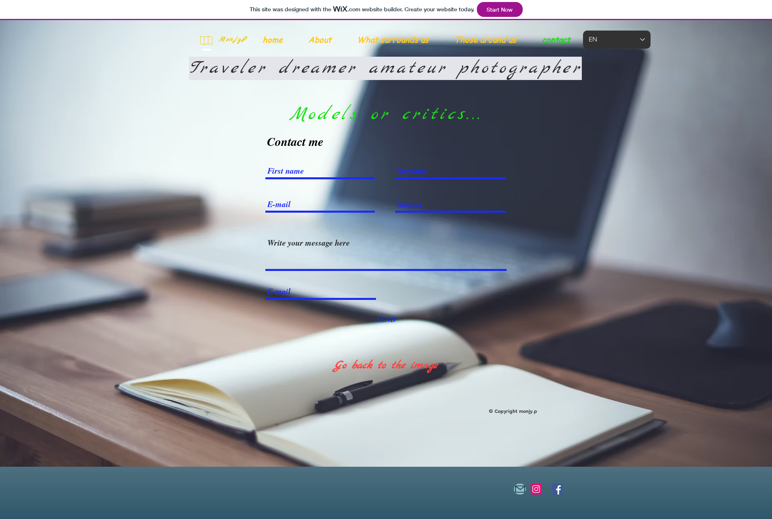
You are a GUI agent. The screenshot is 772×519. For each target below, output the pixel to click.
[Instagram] (536, 489)
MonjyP (233, 39)
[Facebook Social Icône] (557, 489)
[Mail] (520, 489)
